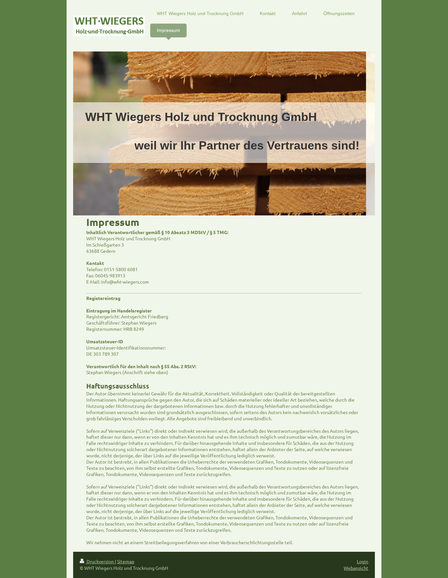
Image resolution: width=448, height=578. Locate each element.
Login (362, 561)
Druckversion (100, 561)
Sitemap (125, 561)
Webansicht (356, 568)
